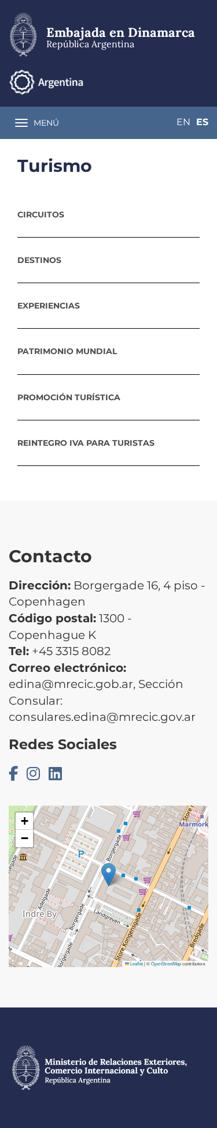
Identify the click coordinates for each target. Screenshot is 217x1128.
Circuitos (40, 214)
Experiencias (48, 305)
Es (202, 121)
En (183, 121)
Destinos (39, 260)
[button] (108, 874)
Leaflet (136, 963)
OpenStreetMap (166, 963)
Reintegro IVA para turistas (86, 443)
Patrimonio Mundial (67, 351)
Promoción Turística (68, 397)
